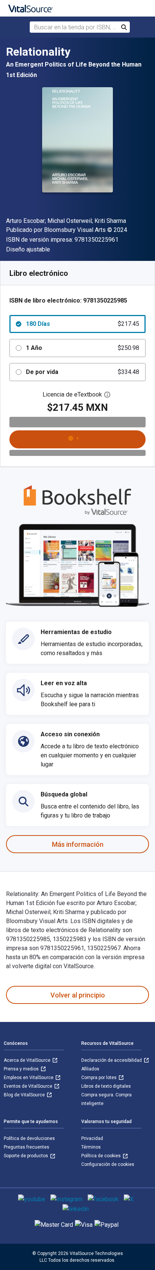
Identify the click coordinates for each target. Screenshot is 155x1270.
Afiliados (90, 1069)
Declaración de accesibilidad (112, 1060)
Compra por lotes (99, 1077)
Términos (91, 1147)
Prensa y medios (22, 1069)
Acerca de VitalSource (28, 1060)
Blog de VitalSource (25, 1094)
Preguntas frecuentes (26, 1147)
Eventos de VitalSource (28, 1086)
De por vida (82, 371)
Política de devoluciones (29, 1138)
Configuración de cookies (107, 1164)
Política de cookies (101, 1155)
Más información (77, 844)
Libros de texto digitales (106, 1086)
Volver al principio (77, 995)
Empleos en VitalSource (29, 1077)
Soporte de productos (26, 1155)
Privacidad (92, 1138)
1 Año (82, 347)
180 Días (82, 323)
